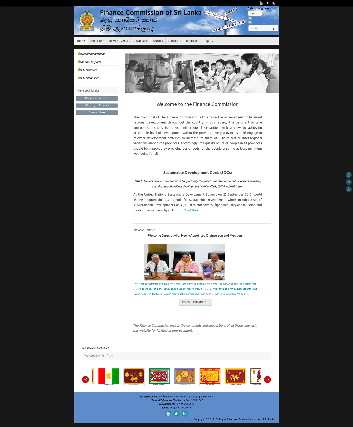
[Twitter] (267, 3)
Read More (191, 210)
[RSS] (273, 3)
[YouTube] (261, 3)
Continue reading (194, 302)
